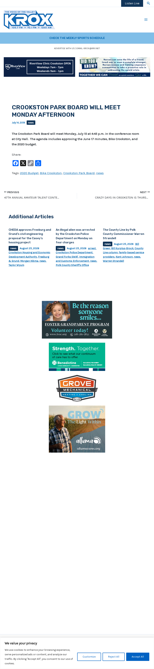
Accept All (138, 656)
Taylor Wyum (16, 265)
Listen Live (132, 3)
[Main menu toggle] (146, 19)
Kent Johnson (124, 256)
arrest (92, 248)
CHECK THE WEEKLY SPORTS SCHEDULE (77, 38)
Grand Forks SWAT (67, 256)
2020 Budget (29, 173)
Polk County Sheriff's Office (72, 265)
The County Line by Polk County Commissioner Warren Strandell (123, 234)
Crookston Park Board (79, 173)
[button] (148, 3)
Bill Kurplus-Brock (122, 248)
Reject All (113, 656)
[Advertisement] (77, 483)
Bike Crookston (51, 173)
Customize (89, 656)
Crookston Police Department (74, 252)
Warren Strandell (113, 261)
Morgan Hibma (29, 261)
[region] (77, 653)
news (31, 122)
